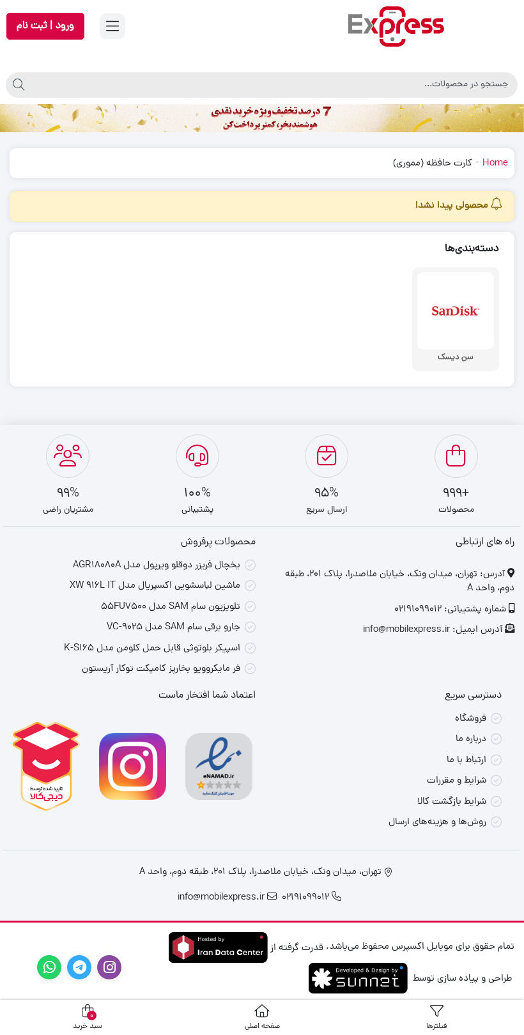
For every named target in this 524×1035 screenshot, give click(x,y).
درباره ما (471, 739)
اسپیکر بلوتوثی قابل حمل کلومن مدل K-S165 (152, 648)
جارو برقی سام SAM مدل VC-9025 (173, 627)
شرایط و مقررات (456, 781)
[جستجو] (18, 85)
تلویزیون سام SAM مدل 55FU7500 (170, 607)
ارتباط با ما (466, 760)
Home (495, 164)
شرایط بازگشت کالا (451, 802)
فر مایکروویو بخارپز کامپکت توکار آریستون (161, 669)
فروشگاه (470, 719)
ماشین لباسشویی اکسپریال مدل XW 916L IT (155, 586)
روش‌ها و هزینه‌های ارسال (437, 822)
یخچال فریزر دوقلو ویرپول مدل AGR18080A (156, 565)
